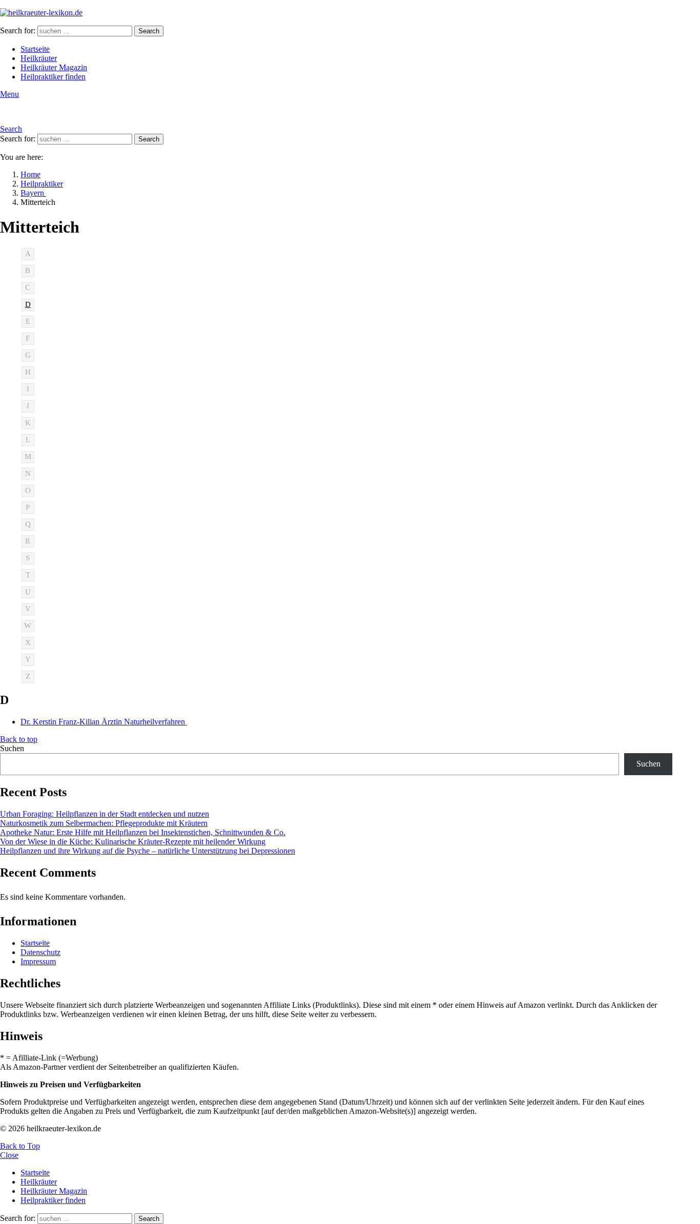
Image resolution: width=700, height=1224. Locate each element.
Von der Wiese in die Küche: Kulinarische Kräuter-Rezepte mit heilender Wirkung (132, 841)
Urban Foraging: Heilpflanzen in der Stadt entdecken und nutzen (104, 814)
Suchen (12, 748)
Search (148, 31)
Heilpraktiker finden (53, 76)
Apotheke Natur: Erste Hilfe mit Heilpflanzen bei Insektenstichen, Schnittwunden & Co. (142, 832)
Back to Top (20, 1146)
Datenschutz (40, 952)
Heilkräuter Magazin (53, 67)
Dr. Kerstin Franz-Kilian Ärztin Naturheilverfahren (103, 721)
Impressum (38, 961)
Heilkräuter (38, 58)
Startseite (35, 49)
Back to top (18, 739)
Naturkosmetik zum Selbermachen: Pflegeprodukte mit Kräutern (104, 823)
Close (9, 1155)
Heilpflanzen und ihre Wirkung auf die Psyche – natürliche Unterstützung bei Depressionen (147, 850)
